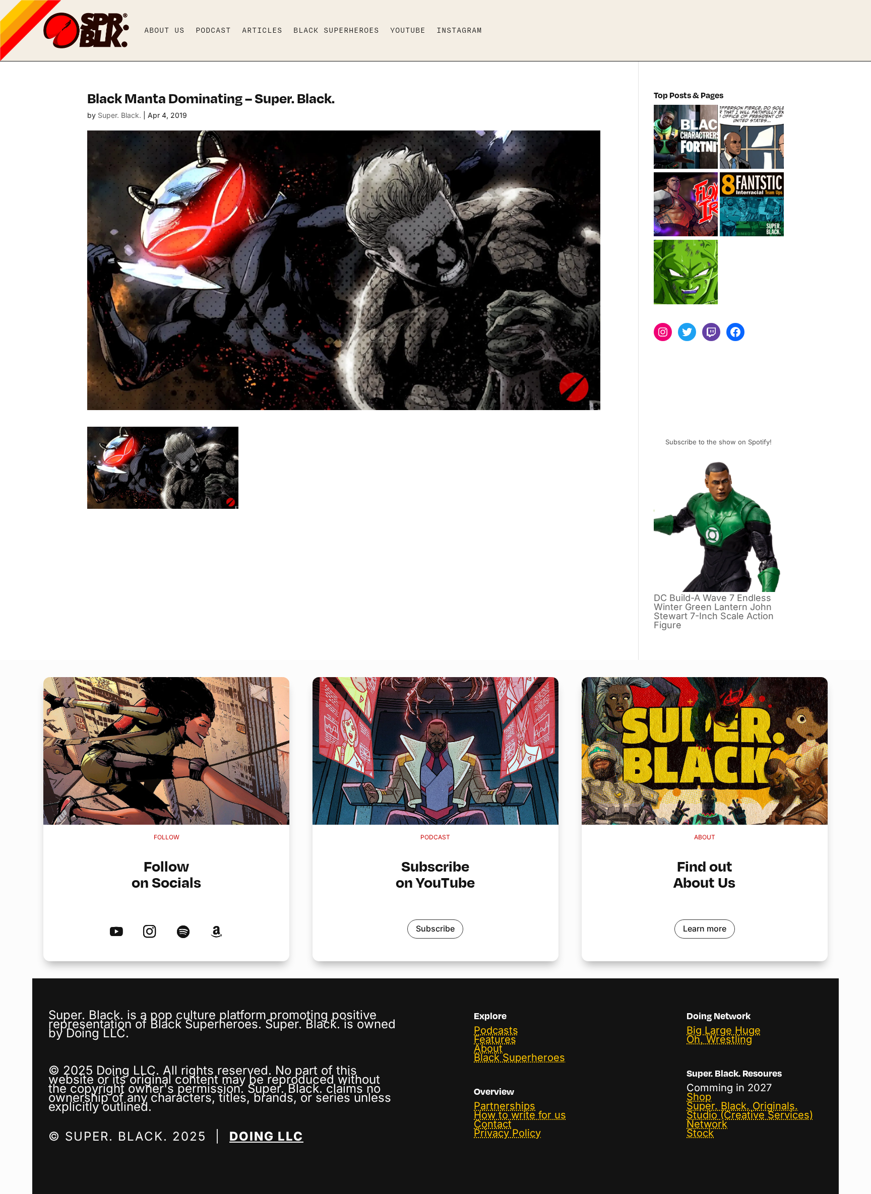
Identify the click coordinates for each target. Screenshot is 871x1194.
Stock (700, 1133)
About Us (164, 30)
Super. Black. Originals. (742, 1105)
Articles (262, 30)
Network (707, 1124)
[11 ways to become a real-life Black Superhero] (752, 137)
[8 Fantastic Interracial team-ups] (752, 205)
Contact (493, 1124)
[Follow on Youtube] (116, 932)
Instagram (459, 30)
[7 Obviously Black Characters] (686, 272)
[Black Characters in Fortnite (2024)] (686, 137)
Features (495, 1039)
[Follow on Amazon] (216, 932)
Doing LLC (266, 1136)
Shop (699, 1096)
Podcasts (496, 1030)
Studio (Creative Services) (750, 1114)
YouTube (407, 30)
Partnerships (504, 1105)
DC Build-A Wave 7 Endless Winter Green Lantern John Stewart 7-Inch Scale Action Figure (714, 611)
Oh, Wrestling (719, 1039)
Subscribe (435, 928)
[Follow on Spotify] (183, 932)
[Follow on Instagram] (149, 932)
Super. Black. (119, 115)
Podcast (213, 30)
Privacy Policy (507, 1133)
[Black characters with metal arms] (686, 205)
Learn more (704, 928)
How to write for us (520, 1114)
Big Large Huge (724, 1030)
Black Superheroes (336, 30)
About (488, 1048)
